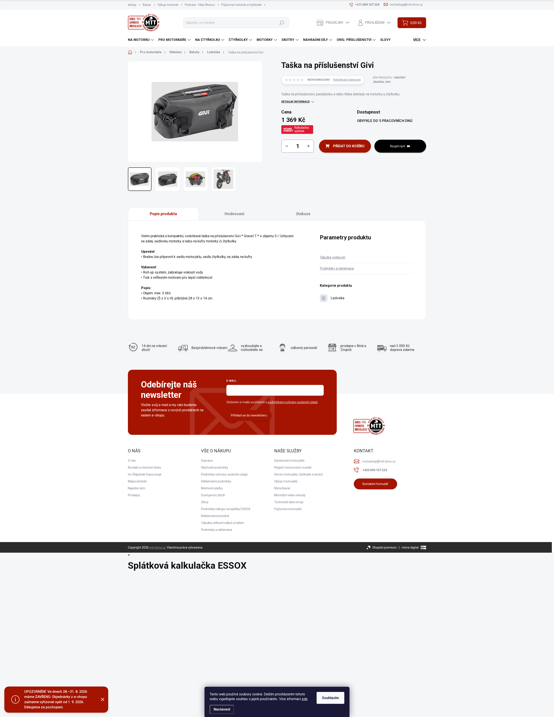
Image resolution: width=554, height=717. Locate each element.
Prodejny (134, 495)
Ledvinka (337, 298)
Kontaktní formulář (375, 484)
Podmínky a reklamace (337, 268)
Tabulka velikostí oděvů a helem (222, 523)
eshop (132, 4)
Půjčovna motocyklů (288, 509)
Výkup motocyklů (286, 481)
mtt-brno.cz (157, 547)
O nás (132, 460)
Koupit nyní (397, 146)
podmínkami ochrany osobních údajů (293, 402)
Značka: (382, 81)
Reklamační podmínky (216, 481)
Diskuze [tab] (303, 213)
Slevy (204, 502)
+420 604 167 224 (374, 470)
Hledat (281, 22)
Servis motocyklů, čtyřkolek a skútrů (298, 474)
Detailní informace (295, 101)
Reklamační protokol (215, 516)
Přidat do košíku (348, 146)
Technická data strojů (288, 502)
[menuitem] (141, 40)
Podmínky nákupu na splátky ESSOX (225, 509)
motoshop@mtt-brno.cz (379, 461)
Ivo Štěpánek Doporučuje (144, 474)
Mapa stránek (137, 481)
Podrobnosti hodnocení (347, 79)
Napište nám (136, 488)
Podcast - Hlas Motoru (200, 4)
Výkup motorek (168, 4)
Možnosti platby (212, 488)
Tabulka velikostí (332, 257)
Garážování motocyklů (289, 460)
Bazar (147, 4)
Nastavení (222, 709)
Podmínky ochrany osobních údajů (224, 474)
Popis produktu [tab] (163, 213)
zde (305, 699)
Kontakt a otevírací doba (144, 467)
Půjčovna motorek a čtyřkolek (241, 4)
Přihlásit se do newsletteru (249, 415)
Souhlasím (330, 698)
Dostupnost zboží (213, 495)
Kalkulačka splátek (301, 129)
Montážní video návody (290, 495)
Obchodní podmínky (214, 467)
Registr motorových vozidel (292, 467)
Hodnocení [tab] (234, 213)
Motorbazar (282, 488)
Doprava (207, 460)
